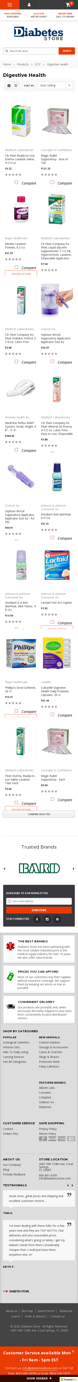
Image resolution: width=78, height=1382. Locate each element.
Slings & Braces (49, 1057)
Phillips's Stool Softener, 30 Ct (20, 689)
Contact (8, 1129)
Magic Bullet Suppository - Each (53, 777)
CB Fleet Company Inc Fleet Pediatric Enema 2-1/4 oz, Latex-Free (21, 338)
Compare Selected (39, 814)
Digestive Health (57, 64)
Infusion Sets (11, 1047)
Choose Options (21, 273)
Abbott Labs (47, 1088)
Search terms (46, 1311)
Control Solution (49, 1042)
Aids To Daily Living (15, 1052)
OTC (38, 64)
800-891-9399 (65, 15)
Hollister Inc (46, 1102)
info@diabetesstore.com (40, 1368)
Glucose (39, 15)
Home (7, 64)
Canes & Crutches (50, 1052)
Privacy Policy (48, 1129)
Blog (6, 1169)
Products (23, 64)
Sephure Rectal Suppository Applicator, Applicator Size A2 (56, 338)
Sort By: (29, 85)
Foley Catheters (49, 1066)
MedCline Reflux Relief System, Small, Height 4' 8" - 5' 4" (20, 426)
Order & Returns (35, 1316)
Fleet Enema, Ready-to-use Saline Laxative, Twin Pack (20, 779)
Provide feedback (14, 1174)
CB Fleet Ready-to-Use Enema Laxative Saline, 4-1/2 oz (20, 159)
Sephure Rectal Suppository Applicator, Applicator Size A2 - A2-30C (20, 516)
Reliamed (45, 1107)
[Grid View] (9, 85)
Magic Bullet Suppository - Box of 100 (54, 159)
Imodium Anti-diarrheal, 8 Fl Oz (56, 516)
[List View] (15, 85)
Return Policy (47, 1134)
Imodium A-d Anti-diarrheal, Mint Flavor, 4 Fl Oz (20, 606)
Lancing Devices (13, 1057)
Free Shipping (12, 15)
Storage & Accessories (53, 1047)
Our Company (12, 1165)
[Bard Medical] (39, 869)
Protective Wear (49, 1062)
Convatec (45, 1092)
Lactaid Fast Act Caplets (56, 602)
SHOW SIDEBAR (37, 1378)
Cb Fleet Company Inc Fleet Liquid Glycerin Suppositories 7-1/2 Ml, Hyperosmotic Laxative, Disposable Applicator (56, 251)
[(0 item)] (68, 4)
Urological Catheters (16, 1042)
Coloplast (45, 1097)
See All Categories (14, 1062)
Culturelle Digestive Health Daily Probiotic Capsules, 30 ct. (55, 691)
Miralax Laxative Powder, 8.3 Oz (15, 245)
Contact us (58, 1316)
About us (12, 1311)
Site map (27, 1311)
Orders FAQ (10, 1134)
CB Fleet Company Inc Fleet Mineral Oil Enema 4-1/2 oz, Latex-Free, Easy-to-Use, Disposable (57, 428)
